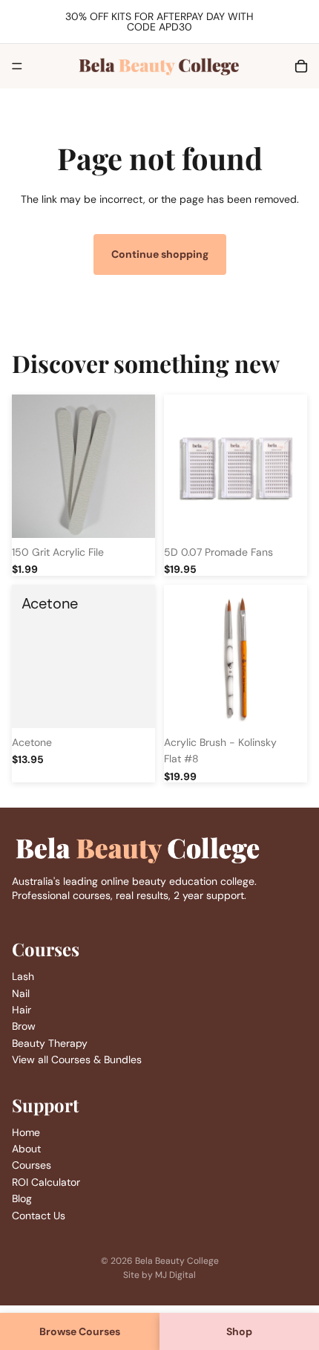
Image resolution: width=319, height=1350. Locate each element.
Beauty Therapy (50, 1043)
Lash (23, 976)
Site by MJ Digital (159, 1275)
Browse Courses (79, 1331)
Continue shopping (159, 254)
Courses (31, 1165)
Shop (239, 1331)
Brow (24, 1026)
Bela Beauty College (177, 1261)
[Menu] (17, 66)
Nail (21, 992)
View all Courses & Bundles (77, 1059)
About (26, 1148)
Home (26, 1132)
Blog (22, 1198)
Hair (21, 1009)
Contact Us (38, 1215)
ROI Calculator (46, 1182)
